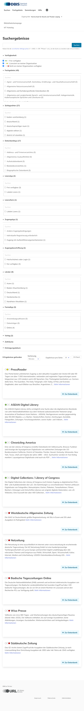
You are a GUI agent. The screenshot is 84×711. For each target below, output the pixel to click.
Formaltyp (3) (9, 307)
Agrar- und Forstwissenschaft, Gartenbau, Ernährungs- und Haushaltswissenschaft (41, 82)
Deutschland (13, 292)
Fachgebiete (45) (11, 70)
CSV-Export (76, 357)
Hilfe (40, 10)
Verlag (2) (8, 335)
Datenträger (13, 323)
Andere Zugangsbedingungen (18, 231)
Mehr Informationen (62, 384)
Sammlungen (30, 10)
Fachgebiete (17, 10)
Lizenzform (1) (10, 200)
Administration (66, 698)
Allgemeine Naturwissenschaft (20, 86)
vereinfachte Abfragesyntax (20, 49)
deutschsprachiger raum (17, 126)
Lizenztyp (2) (9, 176)
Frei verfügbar (15, 61)
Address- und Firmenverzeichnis (21, 152)
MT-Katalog (9, 27)
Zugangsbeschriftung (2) (14, 248)
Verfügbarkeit (9, 55)
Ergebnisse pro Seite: (54, 357)
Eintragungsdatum (12, 348)
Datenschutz (51, 698)
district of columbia (15, 135)
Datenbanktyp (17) (12, 141)
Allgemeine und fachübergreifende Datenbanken (27, 91)
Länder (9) (8, 272)
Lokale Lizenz (13, 192)
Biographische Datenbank (18, 170)
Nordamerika (13, 297)
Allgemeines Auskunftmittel (19, 157)
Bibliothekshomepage (13, 23)
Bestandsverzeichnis (16, 166)
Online (10, 328)
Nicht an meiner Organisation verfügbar (25, 66)
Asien (10, 283)
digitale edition (14, 131)
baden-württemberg (16, 117)
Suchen (7, 10)
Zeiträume (8, 342)
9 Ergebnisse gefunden (12, 357)
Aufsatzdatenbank (15, 161)
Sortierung (32, 356)
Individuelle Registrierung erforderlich (21, 235)
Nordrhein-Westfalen (16, 301)
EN (47, 10)
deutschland (12, 121)
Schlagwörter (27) (11, 105)
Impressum (37, 698)
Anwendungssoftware (17, 319)
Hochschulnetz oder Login (18, 259)
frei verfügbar (13, 264)
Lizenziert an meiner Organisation (23, 63)
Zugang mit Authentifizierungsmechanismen (25, 240)
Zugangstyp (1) (10, 219)
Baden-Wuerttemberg (17, 288)
